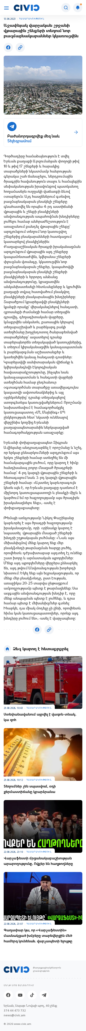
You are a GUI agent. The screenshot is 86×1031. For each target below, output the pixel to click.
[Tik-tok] (32, 995)
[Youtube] (20, 995)
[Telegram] (44, 995)
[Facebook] (8, 995)
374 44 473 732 (15, 1010)
